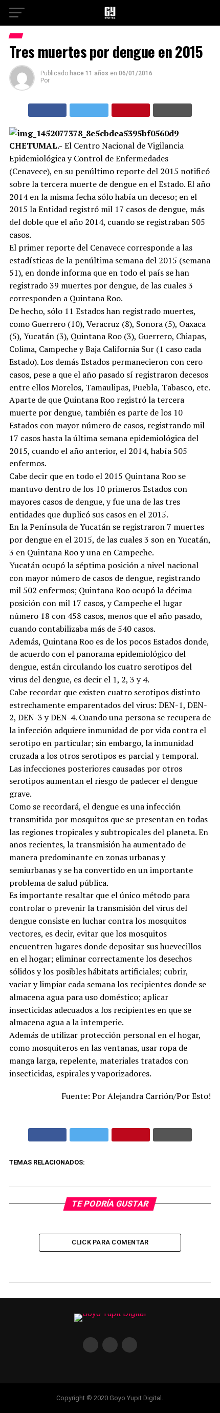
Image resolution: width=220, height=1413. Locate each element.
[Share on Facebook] (47, 110)
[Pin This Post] (131, 110)
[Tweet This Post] (89, 110)
